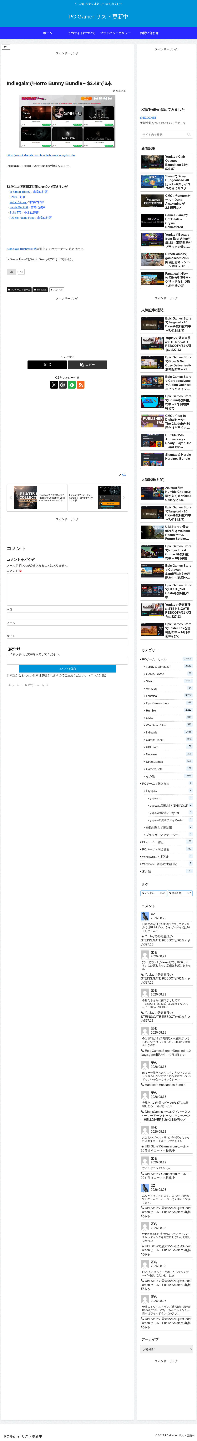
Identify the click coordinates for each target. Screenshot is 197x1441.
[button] (87, 364)
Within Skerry (18, 202)
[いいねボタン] (11, 272)
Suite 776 (15, 212)
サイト (11, 635)
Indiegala (42, 289)
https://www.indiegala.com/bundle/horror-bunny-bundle (41, 155)
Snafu (13, 197)
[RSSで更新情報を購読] (80, 385)
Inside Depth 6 (19, 207)
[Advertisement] (67, 65)
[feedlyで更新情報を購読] (72, 385)
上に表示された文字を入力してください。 (34, 654)
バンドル (58, 289)
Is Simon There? (20, 191)
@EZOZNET (148, 117)
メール (11, 622)
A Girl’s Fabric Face (22, 217)
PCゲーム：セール (20, 289)
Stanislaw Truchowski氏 (22, 248)
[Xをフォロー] (54, 385)
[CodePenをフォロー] (63, 385)
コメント (14, 570)
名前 (10, 609)
